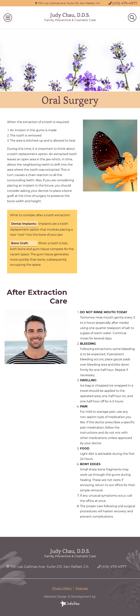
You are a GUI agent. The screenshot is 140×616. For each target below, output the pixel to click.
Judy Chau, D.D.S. (70, 15)
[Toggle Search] (132, 17)
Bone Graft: (19, 243)
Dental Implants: (24, 223)
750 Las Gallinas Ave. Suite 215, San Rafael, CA (69, 3)
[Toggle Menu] (8, 17)
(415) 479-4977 (124, 3)
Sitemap (82, 588)
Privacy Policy (62, 588)
